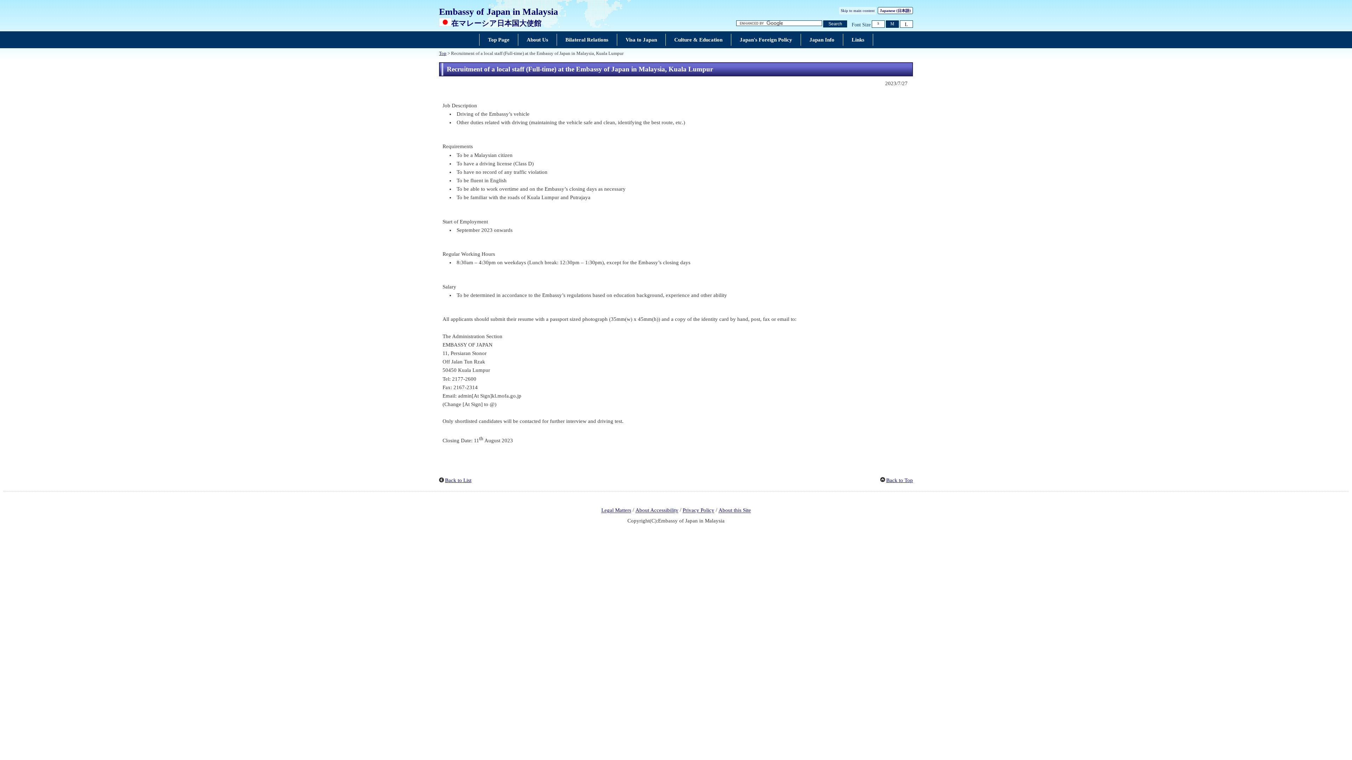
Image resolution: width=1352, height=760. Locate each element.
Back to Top (899, 480)
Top (442, 53)
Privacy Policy (698, 510)
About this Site (735, 510)
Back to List (458, 480)
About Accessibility (657, 510)
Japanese (895, 10)
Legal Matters (616, 510)
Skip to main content (858, 10)
